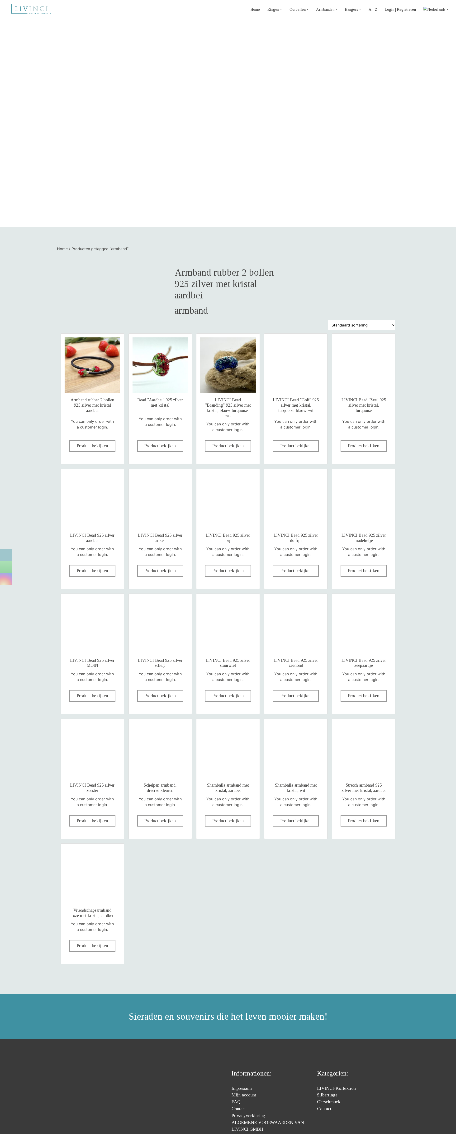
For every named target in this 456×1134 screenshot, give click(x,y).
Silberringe (327, 1094)
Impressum (242, 1088)
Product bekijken (92, 445)
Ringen (273, 9)
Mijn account (244, 1094)
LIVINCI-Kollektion (336, 1088)
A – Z (373, 9)
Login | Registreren (400, 9)
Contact (239, 1108)
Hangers (351, 9)
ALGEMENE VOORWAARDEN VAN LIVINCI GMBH (268, 1126)
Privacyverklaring (248, 1115)
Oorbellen (298, 9)
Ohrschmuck (328, 1101)
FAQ (236, 1101)
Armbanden (325, 9)
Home (255, 9)
